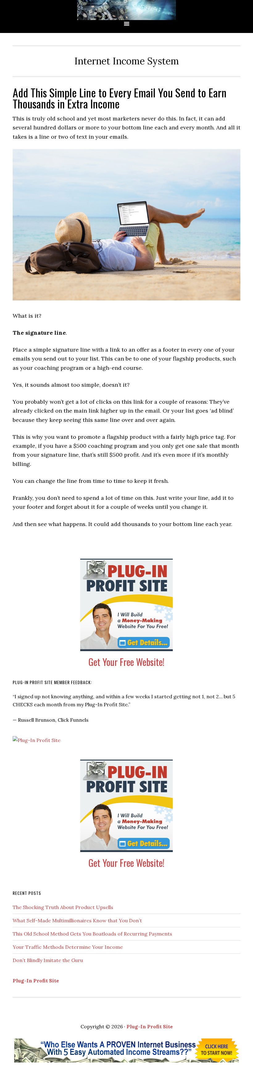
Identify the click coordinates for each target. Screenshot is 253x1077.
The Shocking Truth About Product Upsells (63, 907)
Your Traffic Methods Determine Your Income (68, 947)
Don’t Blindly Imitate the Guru (48, 960)
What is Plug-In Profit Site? (126, 10)
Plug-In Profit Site (36, 980)
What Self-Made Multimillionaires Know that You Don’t (77, 920)
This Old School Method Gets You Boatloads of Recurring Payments (92, 934)
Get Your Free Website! (126, 662)
